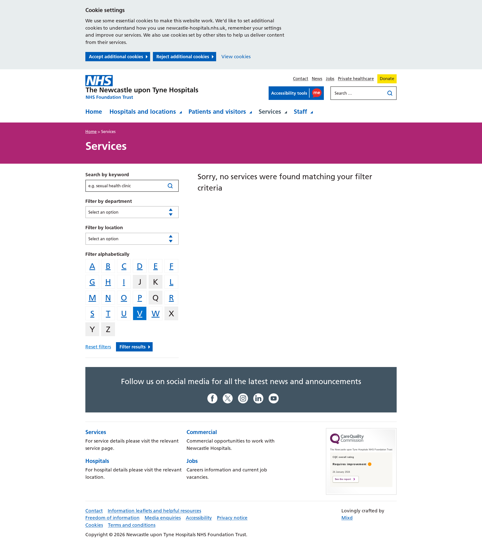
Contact (300, 78)
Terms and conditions (131, 525)
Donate (387, 78)
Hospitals (97, 460)
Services (270, 111)
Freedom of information (112, 518)
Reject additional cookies (182, 56)
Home (93, 111)
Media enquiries (163, 518)
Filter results (132, 347)
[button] (296, 93)
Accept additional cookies (116, 56)
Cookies (94, 525)
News (317, 78)
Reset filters (98, 347)
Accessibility (199, 518)
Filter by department (108, 201)
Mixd (347, 518)
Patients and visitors (217, 111)
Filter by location (104, 227)
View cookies (236, 56)
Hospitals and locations (142, 111)
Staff (300, 111)
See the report (343, 479)
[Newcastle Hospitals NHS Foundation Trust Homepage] (141, 87)
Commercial (202, 432)
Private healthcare (356, 78)
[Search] (170, 186)
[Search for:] (358, 93)
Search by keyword (107, 174)
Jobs (330, 78)
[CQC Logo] (347, 443)
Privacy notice (232, 518)
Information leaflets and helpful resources (154, 511)
